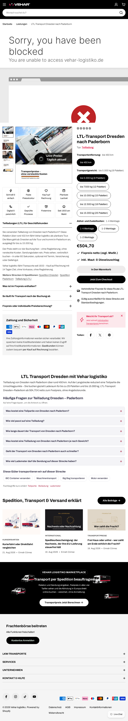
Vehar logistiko (18, 707)
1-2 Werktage (87, 237)
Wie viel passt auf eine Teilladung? (25, 421)
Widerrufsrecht (56, 713)
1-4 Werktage (87, 228)
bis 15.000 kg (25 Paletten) (94, 213)
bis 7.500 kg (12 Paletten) (93, 186)
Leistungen (21, 24)
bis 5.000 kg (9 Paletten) (92, 178)
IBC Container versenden (17, 478)
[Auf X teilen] (100, 335)
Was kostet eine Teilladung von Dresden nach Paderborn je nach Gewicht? (47, 441)
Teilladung (88, 147)
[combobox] (64, 12)
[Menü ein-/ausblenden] (4, 4)
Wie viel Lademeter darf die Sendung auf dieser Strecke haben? (41, 461)
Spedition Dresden (48, 275)
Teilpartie (32, 486)
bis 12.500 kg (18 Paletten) (94, 204)
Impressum (80, 707)
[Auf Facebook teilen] (90, 335)
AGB (67, 707)
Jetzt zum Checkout (101, 279)
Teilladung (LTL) (23, 279)
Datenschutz (55, 707)
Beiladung (43, 486)
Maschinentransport (46, 478)
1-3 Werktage (109, 228)
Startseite (7, 24)
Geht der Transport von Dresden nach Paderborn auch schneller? (42, 451)
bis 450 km (85, 162)
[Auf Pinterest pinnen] (109, 335)
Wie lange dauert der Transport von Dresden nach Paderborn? (40, 431)
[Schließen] (122, 316)
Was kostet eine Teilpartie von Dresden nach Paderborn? (37, 411)
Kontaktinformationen (101, 707)
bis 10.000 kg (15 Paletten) (94, 195)
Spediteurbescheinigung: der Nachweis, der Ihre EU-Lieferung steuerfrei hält (63, 543)
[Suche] (121, 13)
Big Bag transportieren (74, 478)
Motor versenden (99, 478)
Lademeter (55, 486)
